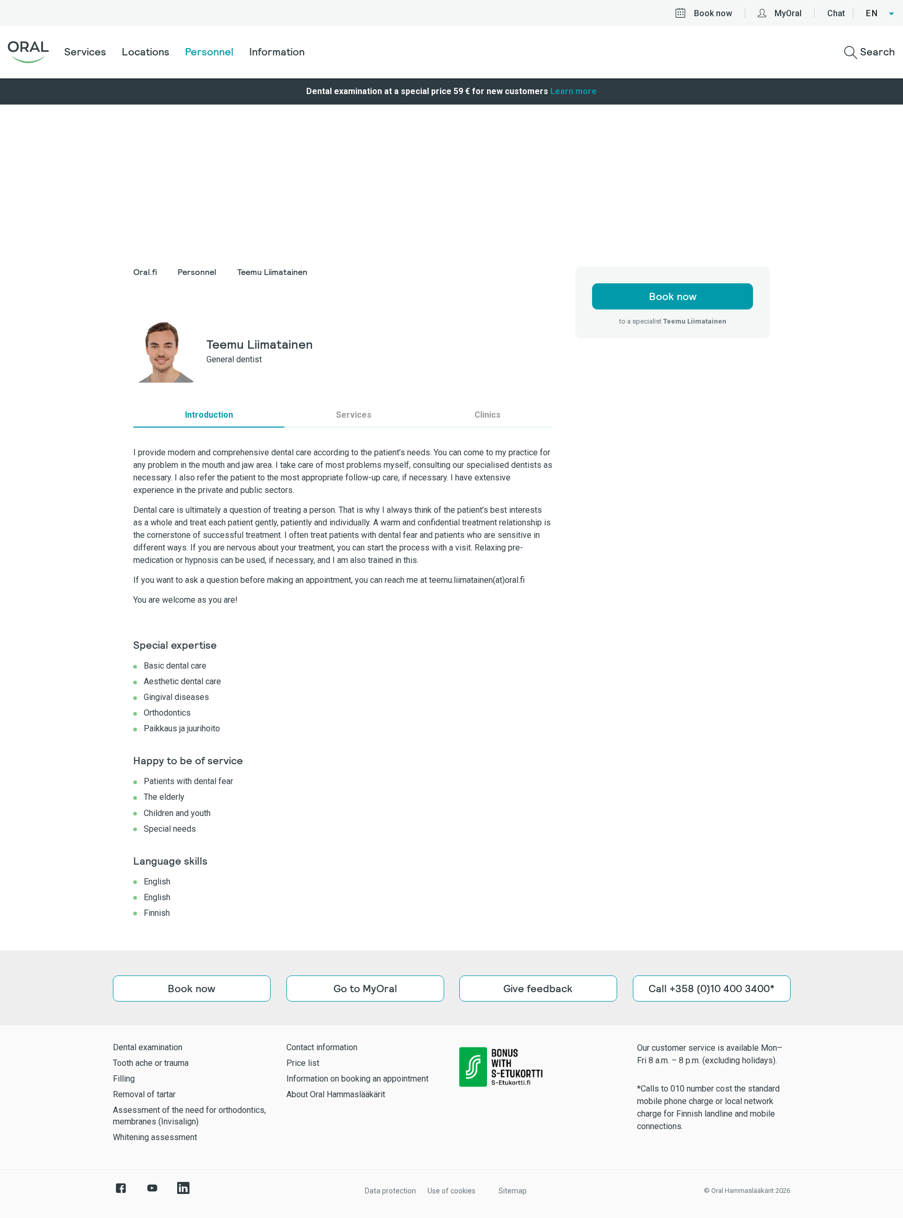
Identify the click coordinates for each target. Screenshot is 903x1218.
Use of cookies (451, 1191)
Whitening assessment (155, 1137)
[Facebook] (121, 1193)
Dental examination (147, 1047)
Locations (145, 52)
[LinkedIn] (183, 1193)
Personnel (209, 52)
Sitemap (513, 1191)
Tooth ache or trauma (151, 1063)
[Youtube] (152, 1193)
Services (85, 52)
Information (277, 52)
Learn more (573, 91)
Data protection (390, 1191)
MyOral (788, 13)
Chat (836, 13)
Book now (713, 13)
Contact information (321, 1047)
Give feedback (538, 988)
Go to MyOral (365, 988)
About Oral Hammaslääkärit (335, 1094)
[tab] (208, 415)
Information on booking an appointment (357, 1079)
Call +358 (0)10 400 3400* (711, 988)
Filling (124, 1079)
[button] (880, 13)
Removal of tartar (144, 1094)
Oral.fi (145, 272)
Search (876, 52)
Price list (302, 1063)
